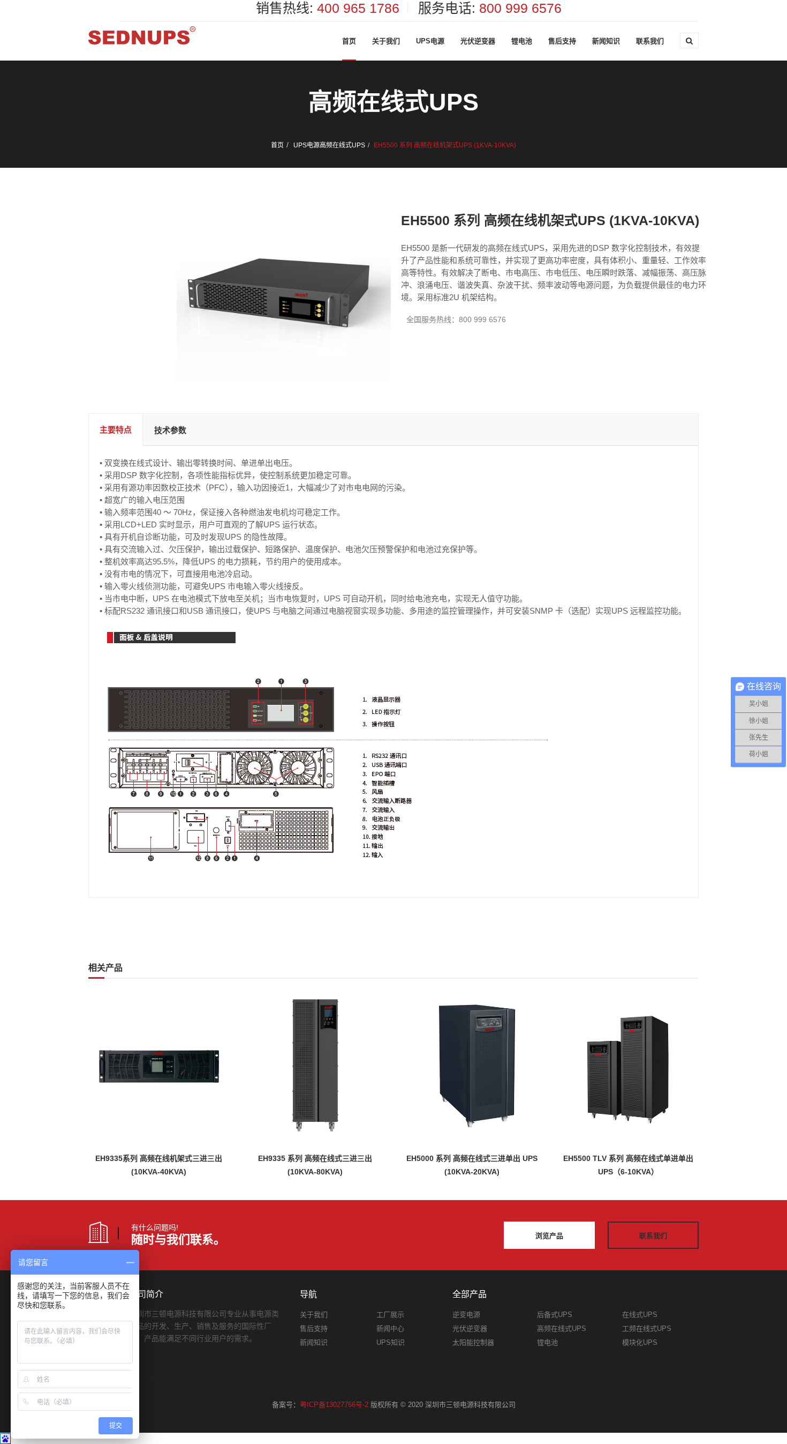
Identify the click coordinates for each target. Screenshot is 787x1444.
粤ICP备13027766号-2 (334, 1405)
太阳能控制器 (473, 1342)
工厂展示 (390, 1315)
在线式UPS (639, 1315)
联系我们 (650, 41)
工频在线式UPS (646, 1328)
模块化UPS (639, 1342)
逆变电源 (466, 1315)
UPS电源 (430, 41)
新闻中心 (390, 1328)
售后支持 (562, 41)
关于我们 (386, 41)
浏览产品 (549, 1236)
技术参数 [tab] (170, 430)
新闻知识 (606, 41)
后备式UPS (554, 1315)
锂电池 (521, 41)
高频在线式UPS (342, 145)
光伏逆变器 (477, 41)
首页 (349, 41)
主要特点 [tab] (116, 429)
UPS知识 (390, 1342)
